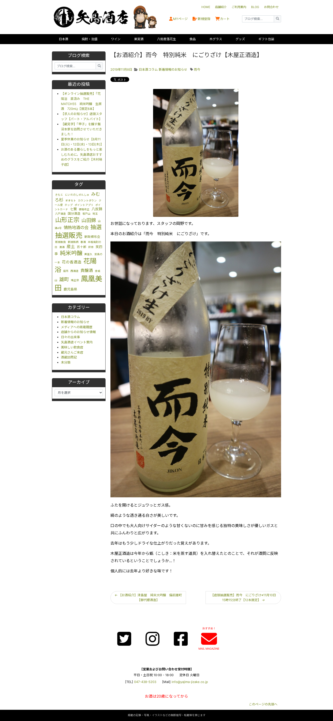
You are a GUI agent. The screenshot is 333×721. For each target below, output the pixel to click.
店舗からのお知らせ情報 (78, 332)
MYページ (180, 19)
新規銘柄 (73, 242)
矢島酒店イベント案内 (77, 342)
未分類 (65, 362)
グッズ (240, 39)
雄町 (64, 279)
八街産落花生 (166, 39)
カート (225, 19)
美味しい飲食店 (72, 347)
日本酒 (63, 39)
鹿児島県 (70, 289)
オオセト (70, 200)
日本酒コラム (70, 317)
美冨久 (88, 254)
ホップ (69, 205)
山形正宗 (67, 219)
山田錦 (88, 220)
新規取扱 (60, 242)
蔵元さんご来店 (72, 352)
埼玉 (95, 213)
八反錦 (96, 209)
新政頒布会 (92, 237)
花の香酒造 (71, 262)
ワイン (115, 39)
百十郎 (81, 247)
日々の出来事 (70, 337)
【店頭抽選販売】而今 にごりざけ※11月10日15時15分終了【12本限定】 (243, 597)
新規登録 (204, 19)
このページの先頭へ (263, 704)
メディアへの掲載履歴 (76, 327)
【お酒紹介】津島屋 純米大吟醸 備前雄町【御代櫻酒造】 (148, 597)
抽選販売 (68, 235)
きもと (59, 194)
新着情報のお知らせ (75, 322)
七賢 (73, 209)
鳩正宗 (75, 280)
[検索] (277, 18)
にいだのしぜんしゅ (77, 194)
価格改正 (84, 209)
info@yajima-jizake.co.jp (190, 682)
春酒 (83, 242)
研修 (91, 247)
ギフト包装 (266, 39)
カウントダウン (87, 200)
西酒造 (74, 271)
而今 (197, 69)
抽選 (96, 227)
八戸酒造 (60, 213)
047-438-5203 (145, 682)
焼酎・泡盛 (90, 39)
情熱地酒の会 (76, 227)
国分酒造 (74, 213)
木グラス (215, 39)
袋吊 (66, 271)
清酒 (62, 247)
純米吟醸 (71, 253)
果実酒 (139, 39)
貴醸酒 (86, 270)
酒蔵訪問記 (69, 357)
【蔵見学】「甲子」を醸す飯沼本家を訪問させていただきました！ (81, 129)
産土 (71, 246)
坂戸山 (86, 213)
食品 (192, 39)
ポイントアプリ (84, 205)
